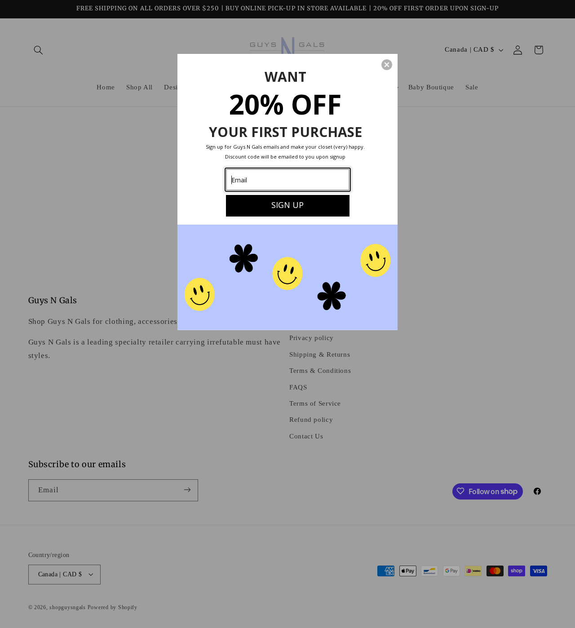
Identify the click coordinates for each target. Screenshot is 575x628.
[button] (386, 64)
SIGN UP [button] (287, 204)
